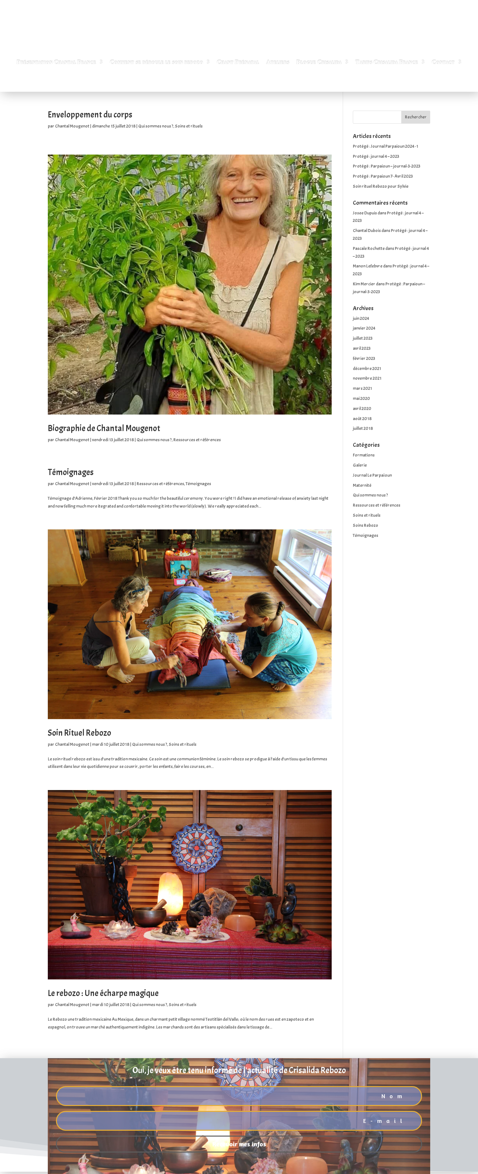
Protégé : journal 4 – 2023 (376, 156)
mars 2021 (362, 388)
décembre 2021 (367, 368)
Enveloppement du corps (90, 114)
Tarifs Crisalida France (386, 62)
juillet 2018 (363, 428)
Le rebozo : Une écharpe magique (103, 993)
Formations (364, 455)
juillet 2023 (363, 338)
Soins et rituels (189, 126)
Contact (443, 62)
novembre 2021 (367, 378)
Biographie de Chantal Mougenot (104, 428)
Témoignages (71, 472)
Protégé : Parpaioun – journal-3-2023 (386, 166)
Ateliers (277, 62)
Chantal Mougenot (72, 126)
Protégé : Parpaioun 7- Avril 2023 (383, 176)
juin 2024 (361, 318)
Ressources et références (197, 440)
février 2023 (364, 358)
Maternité (362, 485)
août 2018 (362, 418)
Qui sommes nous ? (155, 126)
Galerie (360, 465)
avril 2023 (362, 348)
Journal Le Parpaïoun (372, 475)
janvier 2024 (364, 328)
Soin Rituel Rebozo (79, 733)
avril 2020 (362, 408)
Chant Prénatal (238, 62)
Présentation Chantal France (56, 62)
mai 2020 (361, 398)
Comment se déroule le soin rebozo (156, 62)
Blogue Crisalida (319, 62)
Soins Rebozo (365, 525)
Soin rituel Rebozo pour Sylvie (380, 186)
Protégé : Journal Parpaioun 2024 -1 (385, 146)
